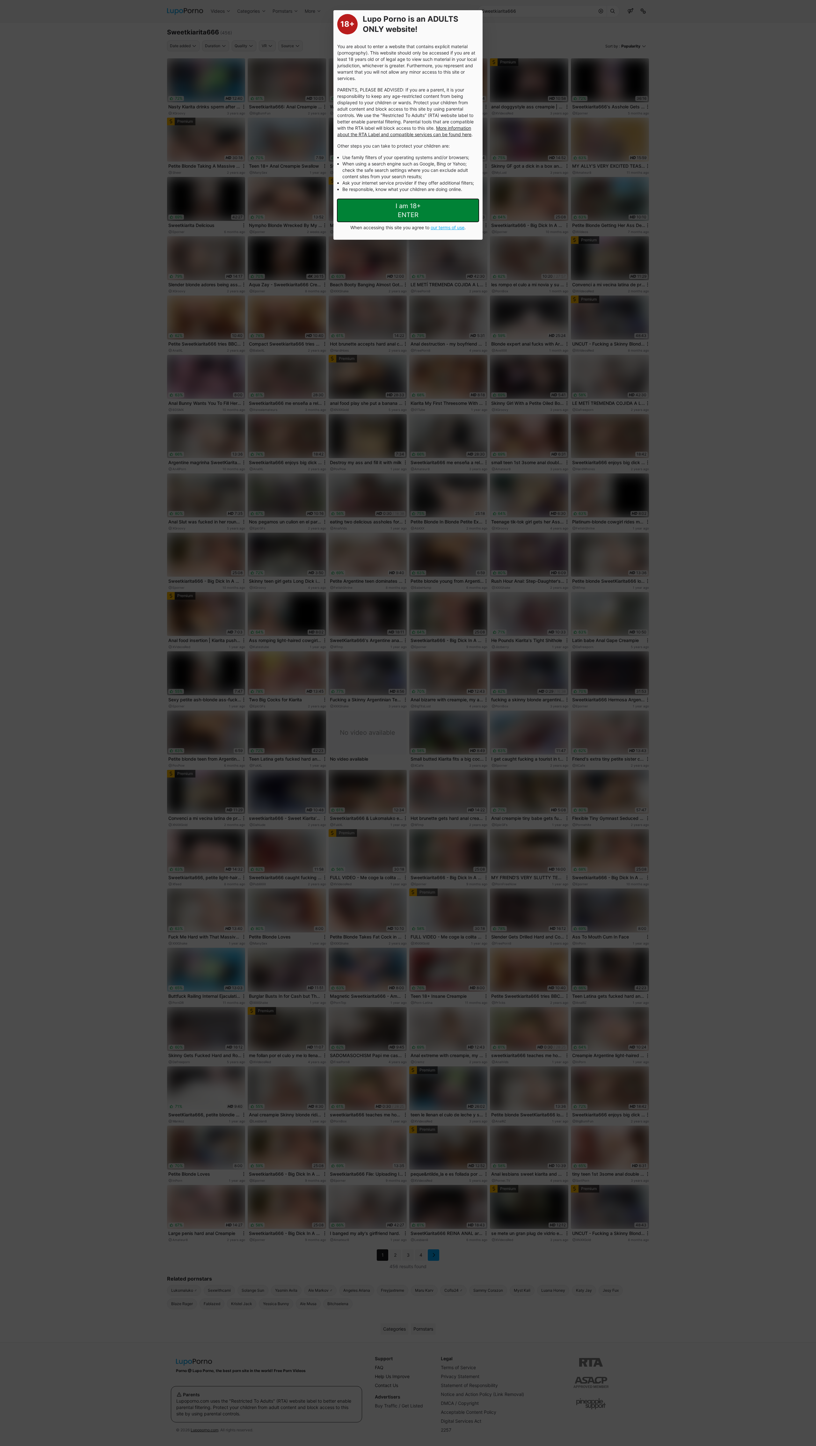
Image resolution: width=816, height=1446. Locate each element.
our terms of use (447, 227)
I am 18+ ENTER (408, 210)
